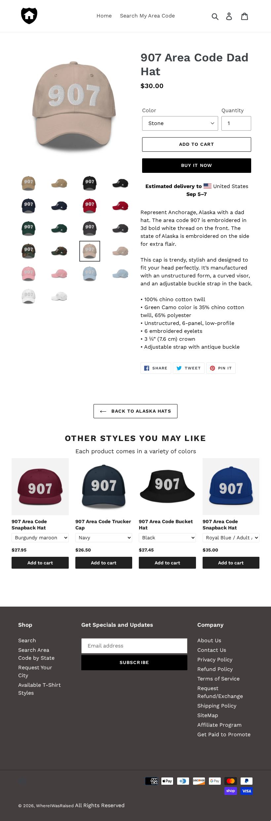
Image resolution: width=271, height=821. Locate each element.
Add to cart (40, 562)
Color (149, 110)
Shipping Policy (216, 706)
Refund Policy (215, 669)
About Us (209, 640)
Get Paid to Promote (224, 734)
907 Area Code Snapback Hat (29, 525)
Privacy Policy (214, 659)
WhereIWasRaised (55, 805)
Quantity (232, 110)
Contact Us (211, 650)
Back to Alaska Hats (140, 411)
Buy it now (196, 165)
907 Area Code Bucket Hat (166, 525)
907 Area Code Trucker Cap (103, 525)
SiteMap (207, 715)
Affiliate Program (219, 725)
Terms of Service (218, 679)
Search (27, 640)
